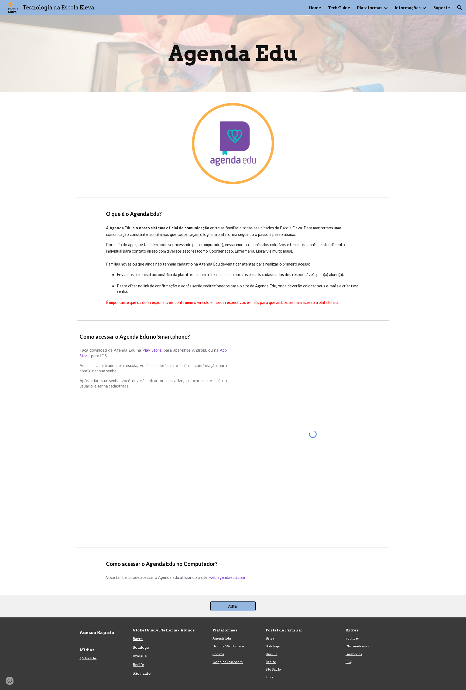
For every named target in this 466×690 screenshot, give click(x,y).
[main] (233, 53)
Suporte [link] (441, 7)
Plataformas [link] (369, 7)
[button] (459, 7)
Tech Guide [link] (339, 7)
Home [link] (315, 7)
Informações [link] (408, 7)
